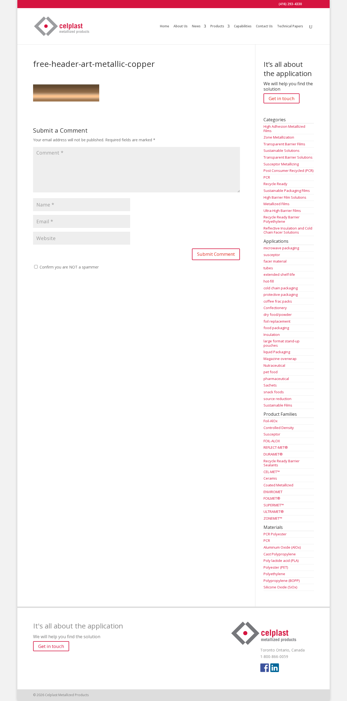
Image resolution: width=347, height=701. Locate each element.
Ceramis (270, 478)
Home (164, 26)
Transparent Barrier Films (284, 144)
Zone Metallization (279, 137)
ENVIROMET (273, 491)
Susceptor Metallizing (281, 164)
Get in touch (281, 98)
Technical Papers (290, 26)
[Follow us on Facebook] (264, 667)
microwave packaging (281, 247)
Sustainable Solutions (282, 150)
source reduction (277, 398)
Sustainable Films (278, 405)
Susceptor (272, 434)
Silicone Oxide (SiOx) (280, 587)
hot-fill (269, 281)
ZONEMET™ (273, 518)
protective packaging (281, 294)
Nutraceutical (274, 365)
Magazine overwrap (280, 358)
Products (217, 26)
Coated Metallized (278, 485)
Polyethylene (274, 573)
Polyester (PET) (276, 567)
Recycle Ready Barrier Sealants (282, 463)
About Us (181, 26)
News (196, 26)
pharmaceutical (276, 378)
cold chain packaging (281, 288)
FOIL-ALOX (272, 440)
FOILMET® (272, 498)
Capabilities (243, 26)
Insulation (272, 334)
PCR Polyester (275, 534)
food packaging (276, 327)
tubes (268, 268)
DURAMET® (273, 454)
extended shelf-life (279, 274)
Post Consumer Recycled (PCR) (288, 170)
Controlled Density (279, 427)
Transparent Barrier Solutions (288, 157)
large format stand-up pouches (282, 343)
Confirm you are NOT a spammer (68, 267)
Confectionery (275, 307)
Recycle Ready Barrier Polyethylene (282, 219)
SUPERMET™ (274, 505)
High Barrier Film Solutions (285, 197)
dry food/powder (278, 314)
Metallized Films (277, 203)
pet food (271, 371)
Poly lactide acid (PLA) (281, 560)
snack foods (274, 391)
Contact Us (264, 26)
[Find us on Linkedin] (274, 667)
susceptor (272, 254)
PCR (267, 177)
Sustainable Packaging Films (287, 190)
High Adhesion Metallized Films (284, 128)
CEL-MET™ (272, 471)
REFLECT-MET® (276, 447)
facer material (275, 261)
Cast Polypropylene (280, 554)
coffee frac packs (278, 301)
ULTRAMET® (274, 511)
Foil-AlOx (271, 420)
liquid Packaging (277, 351)
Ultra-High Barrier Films (282, 210)
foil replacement (277, 321)
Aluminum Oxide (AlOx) (282, 547)
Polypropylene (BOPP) (282, 580)
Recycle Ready (275, 183)
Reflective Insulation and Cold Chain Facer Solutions (288, 230)
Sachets (270, 385)
